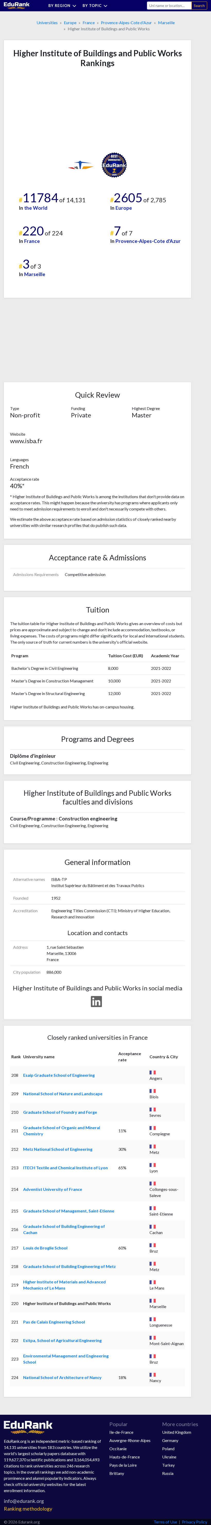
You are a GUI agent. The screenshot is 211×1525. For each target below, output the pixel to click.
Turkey (168, 1465)
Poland (168, 1448)
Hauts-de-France (124, 1456)
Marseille (166, 22)
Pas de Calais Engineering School (54, 1321)
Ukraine (169, 1456)
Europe (70, 22)
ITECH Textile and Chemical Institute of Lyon (65, 1167)
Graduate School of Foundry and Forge (60, 1112)
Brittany (116, 1473)
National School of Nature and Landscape (62, 1093)
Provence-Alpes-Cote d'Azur (126, 22)
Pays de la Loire (123, 1465)
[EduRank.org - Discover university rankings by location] (17, 5)
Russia (167, 1473)
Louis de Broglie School (45, 1247)
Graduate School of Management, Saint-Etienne (68, 1210)
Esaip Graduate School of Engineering (59, 1075)
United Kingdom (176, 1432)
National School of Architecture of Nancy (62, 1377)
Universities (47, 22)
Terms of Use (165, 1521)
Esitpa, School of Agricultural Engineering (62, 1340)
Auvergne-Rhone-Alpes (130, 1440)
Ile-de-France (121, 1432)
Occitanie (118, 1448)
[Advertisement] (48, 110)
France (89, 22)
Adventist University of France (52, 1189)
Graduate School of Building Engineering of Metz (69, 1266)
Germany (170, 1440)
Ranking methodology (28, 1509)
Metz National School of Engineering (57, 1149)
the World (35, 208)
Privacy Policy (194, 1521)
